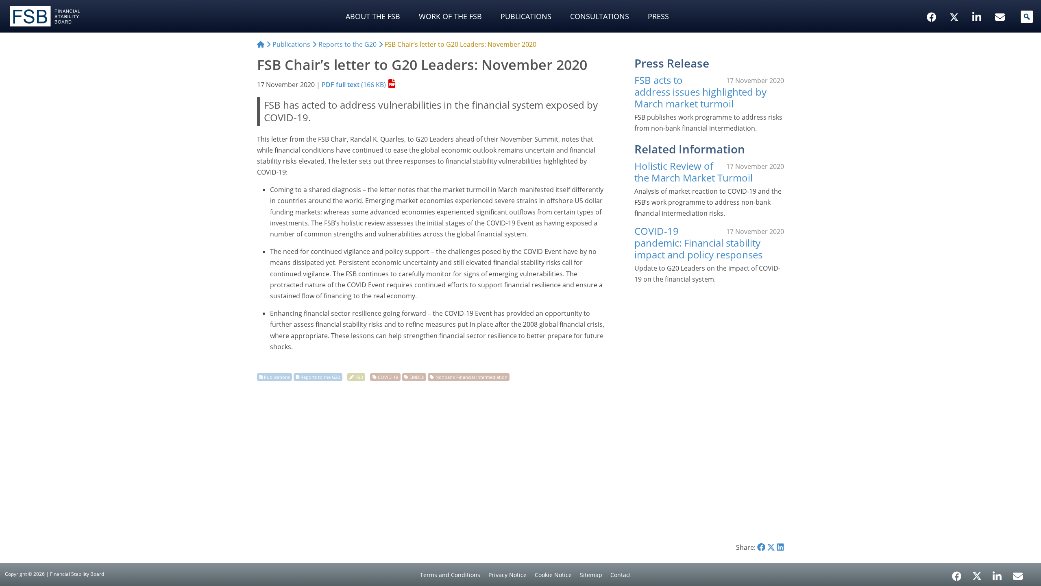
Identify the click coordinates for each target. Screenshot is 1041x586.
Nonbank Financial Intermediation (471, 377)
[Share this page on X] (771, 547)
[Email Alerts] (1018, 575)
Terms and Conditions (450, 575)
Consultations (599, 16)
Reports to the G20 (320, 377)
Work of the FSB (450, 16)
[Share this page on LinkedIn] (780, 547)
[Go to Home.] (260, 44)
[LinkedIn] (997, 573)
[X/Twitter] (955, 4)
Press (658, 16)
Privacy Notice (507, 575)
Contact (620, 575)
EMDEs (416, 377)
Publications (526, 16)
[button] (1027, 17)
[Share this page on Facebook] (761, 547)
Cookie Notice (553, 575)
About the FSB (373, 16)
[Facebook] (957, 573)
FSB (359, 377)
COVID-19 (388, 377)
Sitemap (591, 575)
